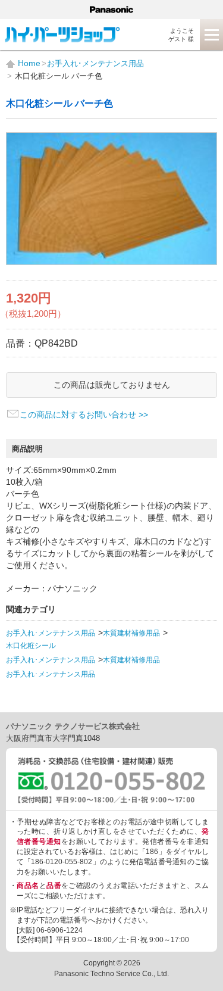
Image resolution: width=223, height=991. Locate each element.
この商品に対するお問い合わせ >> (84, 414)
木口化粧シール (31, 645)
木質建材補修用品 (131, 633)
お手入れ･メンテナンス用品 (50, 633)
